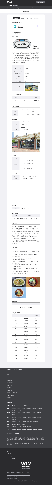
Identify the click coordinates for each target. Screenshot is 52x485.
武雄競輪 (24, 429)
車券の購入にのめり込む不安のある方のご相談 (15, 476)
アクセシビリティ (10, 456)
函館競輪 (14, 405)
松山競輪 (29, 426)
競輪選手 (9, 397)
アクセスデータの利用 (11, 458)
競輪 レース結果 (10, 395)
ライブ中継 (27, 8)
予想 (18, 8)
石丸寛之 (26, 334)
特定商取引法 (18, 472)
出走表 (13, 8)
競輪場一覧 (9, 380)
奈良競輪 (18, 421)
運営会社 (8, 472)
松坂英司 (26, 347)
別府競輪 (35, 429)
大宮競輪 (34, 408)
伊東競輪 (39, 412)
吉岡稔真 (26, 326)
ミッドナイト (45, 8)
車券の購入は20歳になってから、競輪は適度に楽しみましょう (18, 475)
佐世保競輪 (29, 429)
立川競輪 (19, 410)
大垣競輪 (24, 417)
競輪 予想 (9, 387)
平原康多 (26, 353)
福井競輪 (14, 421)
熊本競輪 (40, 429)
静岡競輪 (14, 414)
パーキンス (26, 100)
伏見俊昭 (26, 318)
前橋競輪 (18, 408)
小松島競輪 (19, 426)
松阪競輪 (39, 417)
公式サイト (23, 127)
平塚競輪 (28, 412)
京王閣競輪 (14, 410)
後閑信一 (26, 331)
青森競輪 (18, 405)
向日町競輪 (24, 421)
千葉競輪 (18, 412)
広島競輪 (18, 424)
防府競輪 (23, 424)
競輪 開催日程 (10, 382)
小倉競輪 (14, 429)
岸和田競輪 (35, 421)
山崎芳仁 (26, 328)
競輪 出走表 (9, 385)
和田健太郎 (26, 355)
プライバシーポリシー (26, 472)
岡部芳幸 (26, 323)
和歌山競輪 (29, 421)
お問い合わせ (9, 453)
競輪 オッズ (9, 390)
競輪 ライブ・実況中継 (12, 392)
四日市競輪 (14, 419)
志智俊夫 (26, 344)
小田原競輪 (33, 412)
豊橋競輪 (29, 417)
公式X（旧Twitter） (25, 129)
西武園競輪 (39, 408)
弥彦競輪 (14, 408)
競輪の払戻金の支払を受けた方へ (13, 478)
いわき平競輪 (24, 405)
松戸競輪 (14, 412)
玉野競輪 (14, 424)
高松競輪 (14, 426)
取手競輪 (23, 408)
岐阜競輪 (19, 417)
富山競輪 (34, 417)
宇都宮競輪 (28, 408)
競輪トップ (9, 377)
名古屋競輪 (14, 417)
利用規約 (13, 472)
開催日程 (9, 8)
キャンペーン (37, 8)
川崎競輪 (23, 412)
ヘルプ (8, 451)
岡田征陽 (26, 350)
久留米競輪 (19, 429)
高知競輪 (24, 426)
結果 (32, 8)
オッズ (21, 8)
